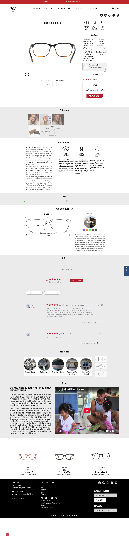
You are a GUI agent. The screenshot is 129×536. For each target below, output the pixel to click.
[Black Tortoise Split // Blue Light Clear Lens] (44, 84)
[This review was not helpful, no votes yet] (100, 323)
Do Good (81, 8)
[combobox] (34, 293)
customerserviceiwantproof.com (21, 487)
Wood (42, 485)
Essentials (65, 8)
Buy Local (98, 505)
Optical (49, 8)
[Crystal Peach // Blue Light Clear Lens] (60, 84)
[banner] (13, 8)
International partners (47, 507)
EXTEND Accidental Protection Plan (50, 503)
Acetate (43, 487)
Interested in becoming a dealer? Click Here (22, 495)
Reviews (95, 74)
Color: (52, 80)
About (94, 8)
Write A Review (76, 280)
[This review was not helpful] (100, 343)
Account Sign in (45, 505)
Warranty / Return (46, 500)
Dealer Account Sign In (18, 498)
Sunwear (35, 8)
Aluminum (43, 490)
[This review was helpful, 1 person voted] (97, 343)
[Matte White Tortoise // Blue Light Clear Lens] (54, 84)
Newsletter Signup (101, 491)
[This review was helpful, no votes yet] (97, 323)
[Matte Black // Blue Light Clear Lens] (49, 84)
